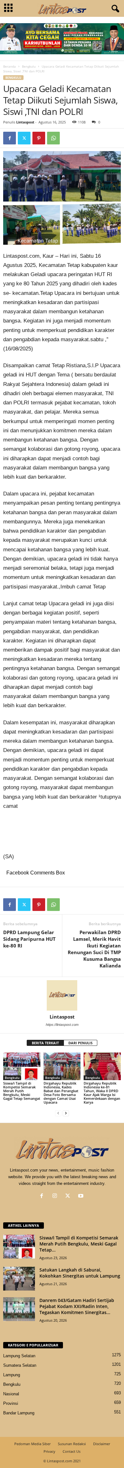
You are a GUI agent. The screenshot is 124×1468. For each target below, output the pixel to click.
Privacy (49, 1451)
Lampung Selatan (19, 1355)
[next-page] (66, 1113)
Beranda (9, 66)
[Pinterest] (38, 138)
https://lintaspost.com (62, 1024)
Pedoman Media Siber (32, 1443)
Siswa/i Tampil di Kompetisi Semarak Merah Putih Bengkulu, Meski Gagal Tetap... (78, 1244)
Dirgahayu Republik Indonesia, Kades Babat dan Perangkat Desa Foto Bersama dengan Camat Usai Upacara (61, 1093)
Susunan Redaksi (72, 1443)
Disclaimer (101, 1443)
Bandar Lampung (18, 1413)
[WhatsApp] (53, 138)
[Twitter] (24, 138)
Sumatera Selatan (19, 1365)
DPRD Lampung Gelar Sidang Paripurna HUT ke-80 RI (29, 939)
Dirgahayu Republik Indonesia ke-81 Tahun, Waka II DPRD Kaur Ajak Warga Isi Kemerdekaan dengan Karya (102, 1093)
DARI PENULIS (80, 1042)
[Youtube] (81, 1196)
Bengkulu (29, 66)
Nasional (11, 1394)
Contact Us (71, 1451)
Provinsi (10, 1403)
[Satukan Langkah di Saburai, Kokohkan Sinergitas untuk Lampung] (19, 1279)
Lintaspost (25, 122)
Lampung (11, 1374)
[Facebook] (9, 138)
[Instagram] (56, 1196)
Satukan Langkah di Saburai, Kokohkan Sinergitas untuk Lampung (79, 1273)
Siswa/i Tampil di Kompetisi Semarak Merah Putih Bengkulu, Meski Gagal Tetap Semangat (21, 1091)
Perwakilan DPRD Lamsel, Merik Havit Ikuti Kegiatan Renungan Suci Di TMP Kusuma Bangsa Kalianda (94, 949)
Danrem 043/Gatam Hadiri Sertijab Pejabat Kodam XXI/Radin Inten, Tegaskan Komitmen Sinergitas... (76, 1306)
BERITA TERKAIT (45, 1042)
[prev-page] (58, 1113)
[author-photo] (62, 995)
